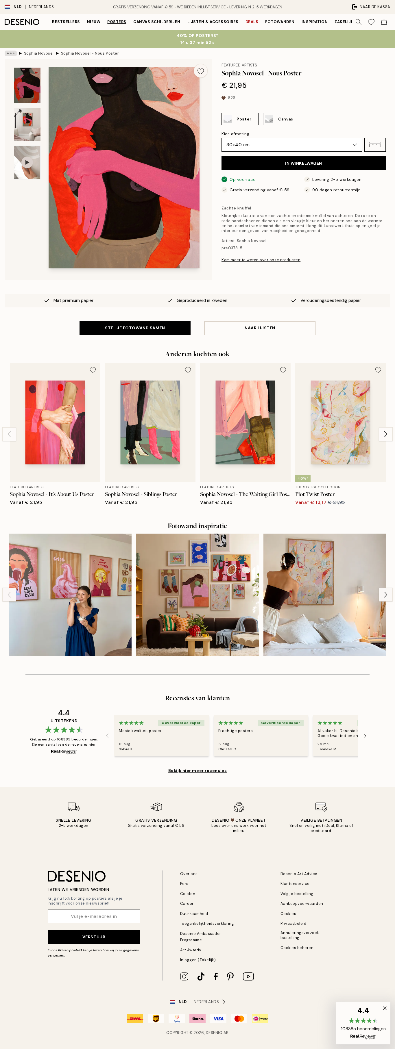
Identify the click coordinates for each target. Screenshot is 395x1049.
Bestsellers (66, 21)
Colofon (187, 893)
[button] (375, 145)
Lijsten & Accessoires (213, 21)
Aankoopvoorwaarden (301, 903)
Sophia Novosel (39, 53)
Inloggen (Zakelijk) (198, 959)
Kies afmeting (235, 133)
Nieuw (94, 21)
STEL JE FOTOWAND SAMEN (135, 328)
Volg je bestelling (296, 893)
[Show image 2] (27, 124)
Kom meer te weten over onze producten (261, 259)
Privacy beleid (70, 950)
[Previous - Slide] (9, 434)
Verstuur (93, 937)
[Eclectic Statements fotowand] (197, 595)
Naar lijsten (260, 328)
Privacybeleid (293, 923)
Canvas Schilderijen (156, 21)
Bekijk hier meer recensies (197, 770)
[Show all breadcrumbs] (11, 53)
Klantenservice (295, 883)
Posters (116, 21)
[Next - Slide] (386, 434)
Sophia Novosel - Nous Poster (90, 53)
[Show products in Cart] (384, 22)
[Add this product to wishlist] (201, 71)
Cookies (288, 913)
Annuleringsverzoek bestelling (299, 935)
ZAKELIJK (344, 21)
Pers (184, 883)
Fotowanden (279, 21)
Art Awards (190, 950)
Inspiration (315, 21)
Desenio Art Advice (299, 873)
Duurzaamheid (194, 913)
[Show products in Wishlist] (371, 22)
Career (187, 903)
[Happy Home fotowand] (70, 595)
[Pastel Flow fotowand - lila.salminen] (324, 595)
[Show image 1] (27, 85)
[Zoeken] (358, 22)
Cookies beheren (297, 947)
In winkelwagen (303, 163)
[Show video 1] (27, 162)
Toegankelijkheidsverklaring (207, 923)
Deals (252, 21)
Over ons (189, 873)
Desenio (214, 1032)
